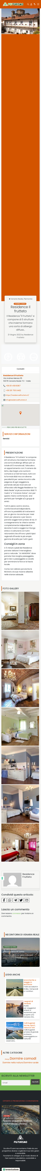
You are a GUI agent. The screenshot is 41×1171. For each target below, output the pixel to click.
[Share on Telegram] (15, 900)
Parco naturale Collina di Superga (18, 951)
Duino (8, 1118)
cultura (7, 1116)
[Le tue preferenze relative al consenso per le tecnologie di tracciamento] (2, 878)
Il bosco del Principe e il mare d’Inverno (20, 1122)
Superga (8, 949)
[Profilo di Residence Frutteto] (12, 880)
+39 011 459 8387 (12, 385)
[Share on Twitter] (21, 900)
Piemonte (28, 299)
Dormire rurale (30, 1062)
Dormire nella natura (13, 1062)
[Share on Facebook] (4, 900)
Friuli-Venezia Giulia (17, 1118)
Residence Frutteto (28, 875)
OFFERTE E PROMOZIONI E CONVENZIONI (20, 1101)
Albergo (7, 1059)
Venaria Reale (16, 299)
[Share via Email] (26, 900)
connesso (16, 913)
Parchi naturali (9, 947)
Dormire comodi (20, 303)
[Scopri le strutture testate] (7, 356)
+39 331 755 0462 (13, 390)
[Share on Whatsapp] (9, 900)
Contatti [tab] (20, 369)
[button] (20, 413)
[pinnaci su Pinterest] (23, 1167)
